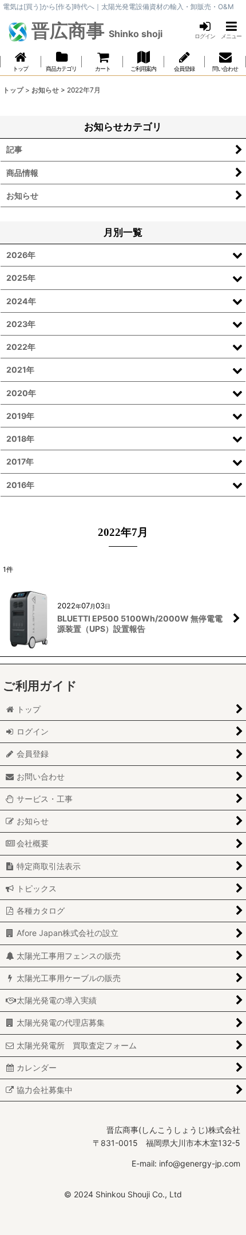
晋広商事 (94, 30)
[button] (231, 30)
